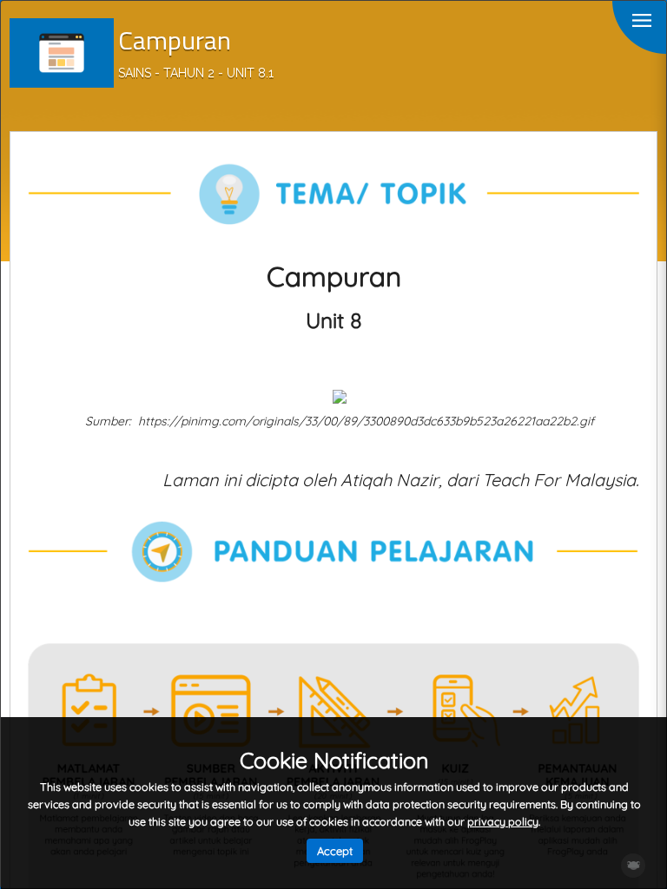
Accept (335, 851)
